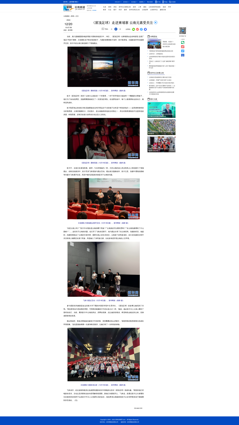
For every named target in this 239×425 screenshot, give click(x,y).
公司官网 (89, 8)
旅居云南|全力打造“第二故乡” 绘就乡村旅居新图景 (161, 132)
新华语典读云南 (134, 10)
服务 (125, 10)
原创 (115, 7)
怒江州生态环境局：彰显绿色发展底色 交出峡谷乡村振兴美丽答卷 (160, 115)
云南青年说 (154, 10)
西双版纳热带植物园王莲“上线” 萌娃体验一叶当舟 (162, 67)
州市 (169, 7)
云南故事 (145, 10)
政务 (134, 7)
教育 (104, 10)
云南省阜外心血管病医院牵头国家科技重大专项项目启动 (161, 93)
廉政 (144, 7)
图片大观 (153, 99)
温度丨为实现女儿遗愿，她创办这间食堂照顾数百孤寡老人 (161, 149)
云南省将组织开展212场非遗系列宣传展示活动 (162, 57)
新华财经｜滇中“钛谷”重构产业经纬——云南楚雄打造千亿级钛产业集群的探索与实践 (162, 87)
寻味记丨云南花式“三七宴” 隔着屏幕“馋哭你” (162, 62)
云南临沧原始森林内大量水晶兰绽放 (160, 77)
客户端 (158, 2)
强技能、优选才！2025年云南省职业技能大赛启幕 (169, 44)
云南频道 (66, 16)
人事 (139, 7)
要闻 (109, 7)
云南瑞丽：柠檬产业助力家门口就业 (160, 80)
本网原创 (153, 36)
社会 (109, 10)
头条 (104, 7)
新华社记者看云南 (125, 7)
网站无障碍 (150, 2)
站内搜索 (173, 2)
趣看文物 (163, 10)
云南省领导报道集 (155, 7)
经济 (120, 10)
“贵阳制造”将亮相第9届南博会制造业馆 (161, 51)
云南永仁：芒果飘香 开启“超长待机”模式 (161, 83)
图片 (115, 10)
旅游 (164, 7)
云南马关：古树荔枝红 (156, 54)
